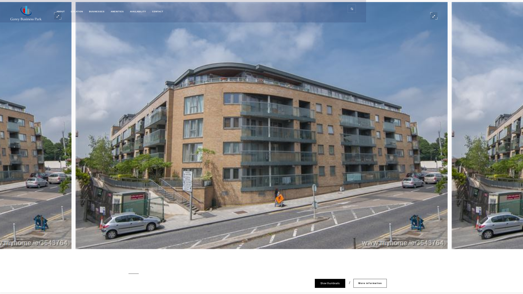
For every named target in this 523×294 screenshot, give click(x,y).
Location (77, 11)
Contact (157, 11)
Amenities (117, 11)
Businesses (97, 11)
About (61, 11)
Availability (138, 11)
